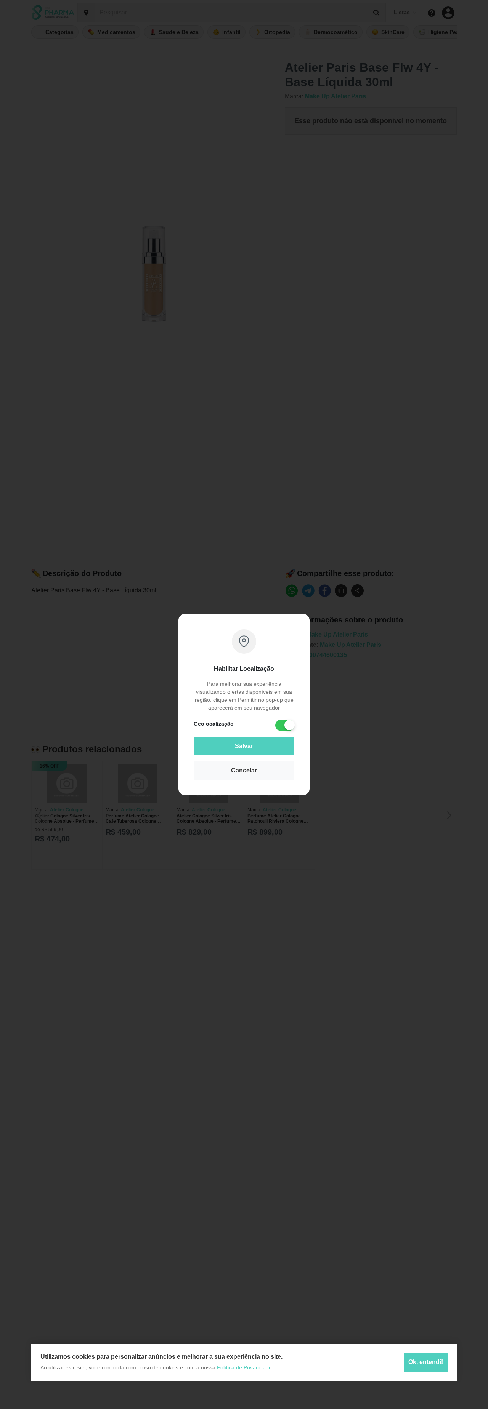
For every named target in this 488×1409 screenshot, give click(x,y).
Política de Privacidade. (245, 1367)
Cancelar (244, 770)
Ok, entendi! (425, 1362)
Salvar (244, 746)
